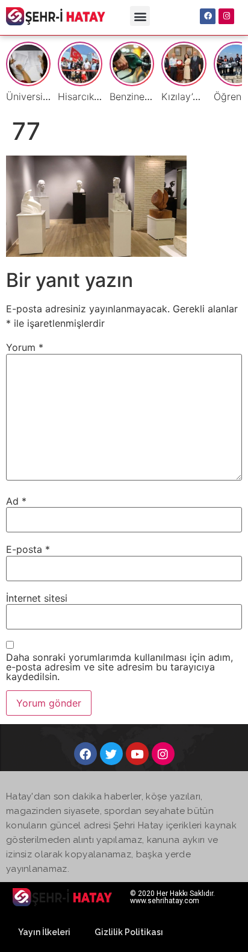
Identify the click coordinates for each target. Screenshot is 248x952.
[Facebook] (207, 16)
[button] (140, 16)
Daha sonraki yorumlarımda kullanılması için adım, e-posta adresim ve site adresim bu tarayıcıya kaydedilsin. (119, 666)
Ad (16, 501)
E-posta (28, 549)
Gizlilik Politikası (129, 932)
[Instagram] (226, 16)
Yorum (24, 347)
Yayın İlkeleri (44, 932)
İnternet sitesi (36, 598)
